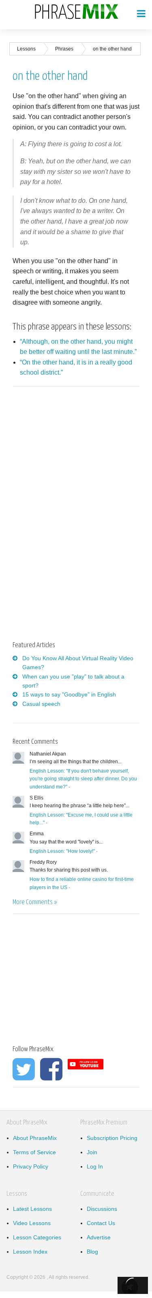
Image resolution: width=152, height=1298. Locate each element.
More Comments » (35, 902)
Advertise (99, 1237)
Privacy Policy (30, 1166)
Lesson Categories (37, 1237)
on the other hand (112, 49)
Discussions (102, 1209)
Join (92, 1152)
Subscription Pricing (112, 1138)
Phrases (64, 49)
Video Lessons (32, 1223)
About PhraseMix (35, 1138)
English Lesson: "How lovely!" (62, 851)
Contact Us (101, 1223)
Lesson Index (30, 1251)
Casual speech (41, 704)
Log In (95, 1166)
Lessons (26, 49)
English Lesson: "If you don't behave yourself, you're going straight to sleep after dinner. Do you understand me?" (83, 778)
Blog (92, 1251)
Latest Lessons (32, 1209)
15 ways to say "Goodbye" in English (69, 694)
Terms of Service (34, 1152)
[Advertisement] (81, 457)
